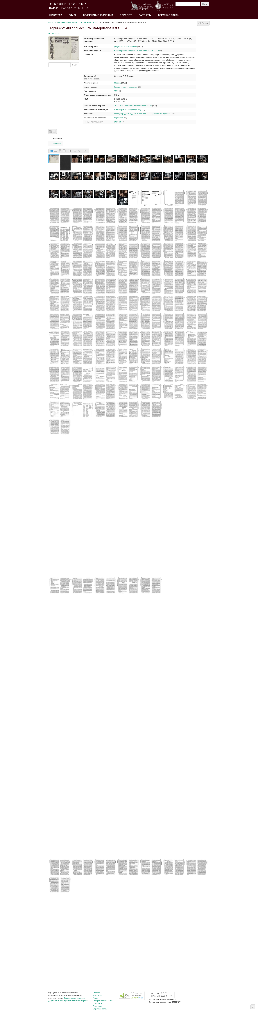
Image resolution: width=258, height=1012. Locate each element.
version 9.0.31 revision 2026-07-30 (161, 994)
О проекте (126, 15)
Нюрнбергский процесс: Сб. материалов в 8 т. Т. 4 (136, 50)
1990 (116, 90)
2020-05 (117, 121)
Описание (55, 33)
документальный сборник (125, 46)
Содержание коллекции (98, 15)
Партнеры (145, 15)
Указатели (55, 15)
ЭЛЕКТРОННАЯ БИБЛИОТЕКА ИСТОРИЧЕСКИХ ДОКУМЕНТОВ (69, 5)
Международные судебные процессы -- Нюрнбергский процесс (142, 113)
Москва (117, 82)
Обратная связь (168, 15)
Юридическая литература (125, 86)
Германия (118, 117)
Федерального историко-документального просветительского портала (68, 999)
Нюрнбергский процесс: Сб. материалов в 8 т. (78, 22)
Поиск (72, 15)
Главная (52, 22)
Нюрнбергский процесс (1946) (127, 109)
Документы (57, 143)
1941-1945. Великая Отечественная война (133, 105)
